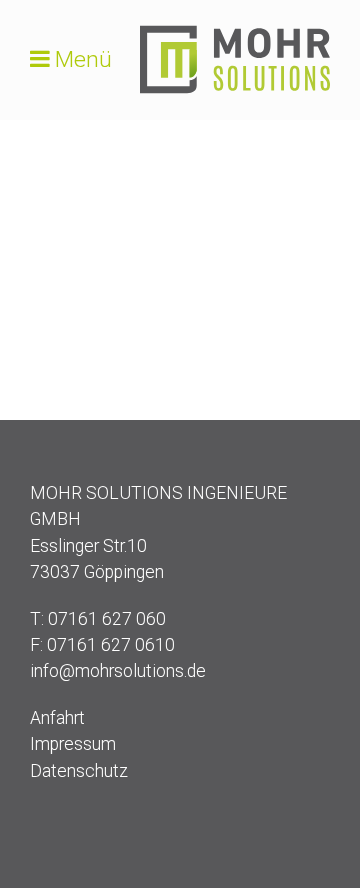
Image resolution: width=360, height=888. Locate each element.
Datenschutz (79, 771)
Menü (83, 59)
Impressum (73, 744)
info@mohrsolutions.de (118, 671)
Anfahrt (57, 718)
